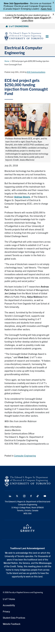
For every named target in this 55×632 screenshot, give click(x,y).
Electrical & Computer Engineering (23, 50)
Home (7, 61)
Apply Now (46, 9)
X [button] (53, 3)
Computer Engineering (25, 455)
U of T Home (9, 599)
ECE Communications (36, 72)
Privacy (6, 611)
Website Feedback (11, 623)
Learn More (27, 20)
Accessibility (9, 605)
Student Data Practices (14, 617)
